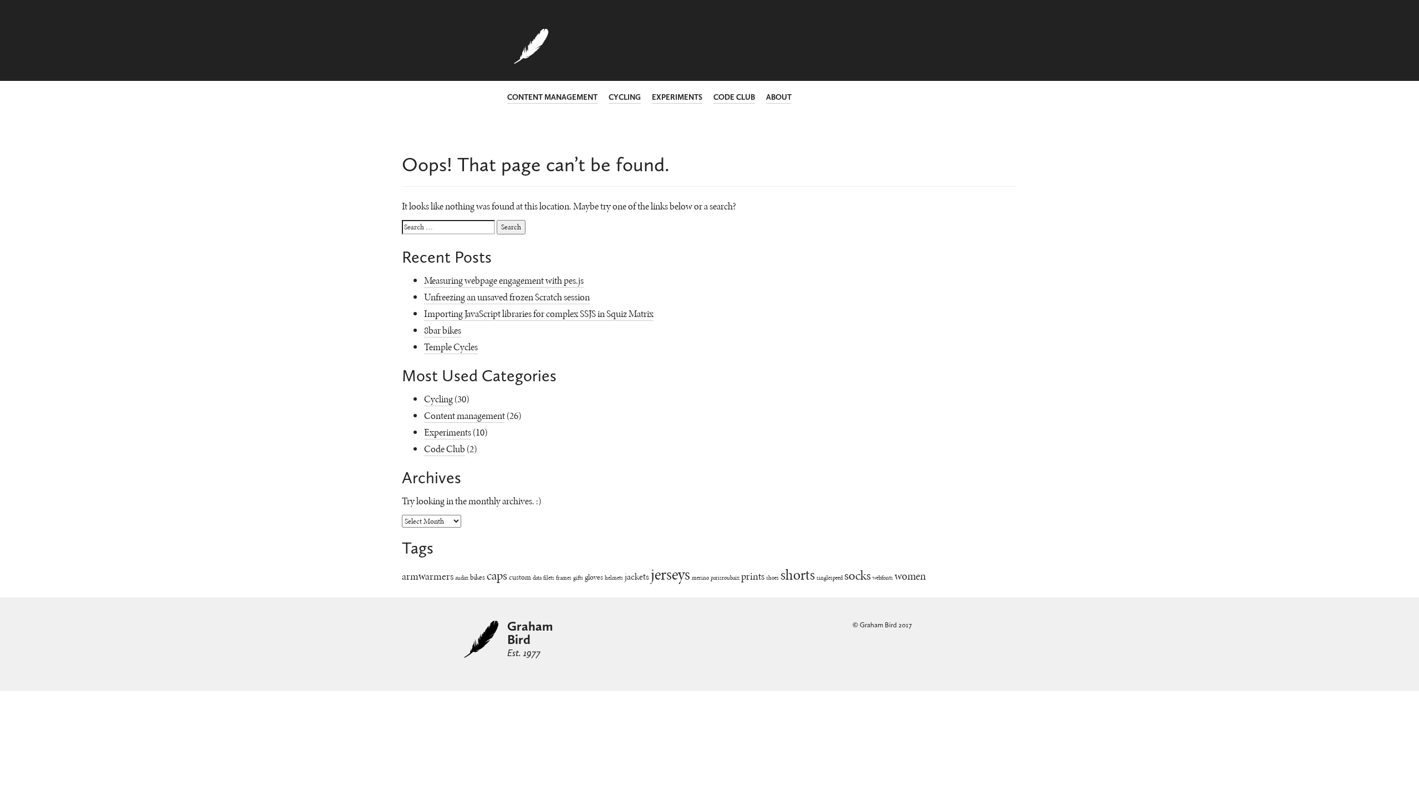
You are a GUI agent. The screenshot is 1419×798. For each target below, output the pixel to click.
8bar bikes (442, 330)
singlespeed (829, 578)
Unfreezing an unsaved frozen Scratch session (507, 297)
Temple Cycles (451, 347)
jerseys (670, 574)
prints (752, 576)
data (537, 578)
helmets (614, 578)
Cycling (625, 97)
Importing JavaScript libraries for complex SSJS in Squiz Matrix (539, 313)
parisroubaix (725, 578)
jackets (637, 577)
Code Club (734, 97)
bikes (477, 577)
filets (548, 578)
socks (857, 575)
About (779, 97)
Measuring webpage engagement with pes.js (504, 280)
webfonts (882, 578)
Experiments (677, 97)
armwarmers (427, 576)
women (910, 576)
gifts (578, 578)
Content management (552, 97)
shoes (772, 578)
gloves (594, 577)
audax (461, 578)
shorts (797, 575)
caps (497, 575)
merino (700, 578)
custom (520, 577)
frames (563, 578)
